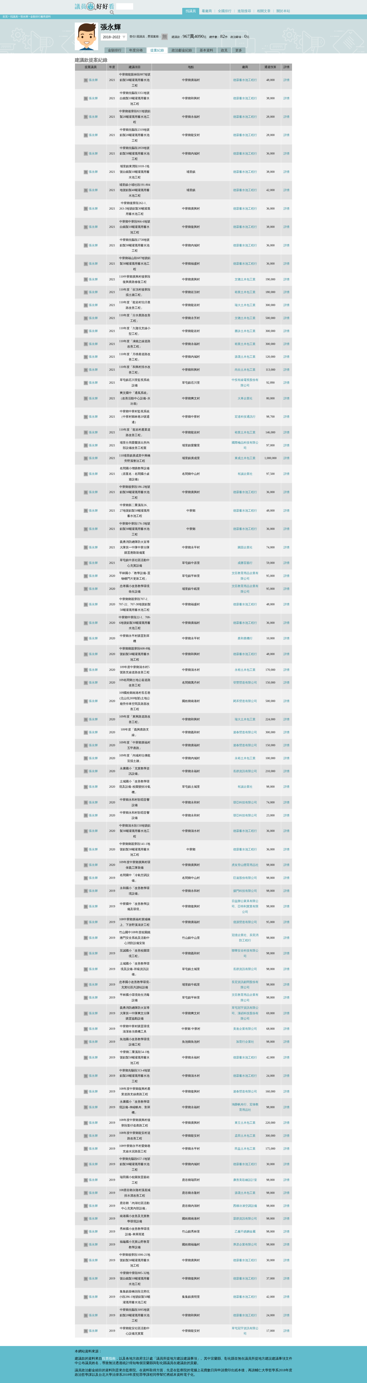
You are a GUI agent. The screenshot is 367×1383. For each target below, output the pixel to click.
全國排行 (224, 11)
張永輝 (24, 16)
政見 (224, 50)
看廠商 (207, 11)
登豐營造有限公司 (245, 682)
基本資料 (206, 50)
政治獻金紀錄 (182, 50)
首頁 (5, 16)
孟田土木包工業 (245, 1135)
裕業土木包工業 (245, 292)
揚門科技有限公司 (245, 890)
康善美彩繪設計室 (245, 1180)
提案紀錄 (157, 50)
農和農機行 (245, 638)
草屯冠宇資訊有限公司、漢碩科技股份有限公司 (245, 1013)
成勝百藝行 (245, 563)
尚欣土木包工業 (245, 369)
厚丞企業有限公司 (245, 1244)
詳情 (286, 80)
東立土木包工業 (245, 1122)
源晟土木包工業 (245, 356)
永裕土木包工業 (245, 669)
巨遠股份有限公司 (245, 877)
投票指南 (109, 1358)
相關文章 (264, 11)
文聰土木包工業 (245, 279)
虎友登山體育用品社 (245, 865)
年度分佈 (136, 50)
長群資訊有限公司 (245, 771)
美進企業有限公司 (245, 1028)
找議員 (191, 11)
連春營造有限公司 (245, 732)
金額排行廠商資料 (40, 16)
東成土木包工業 (245, 458)
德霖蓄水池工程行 (245, 80)
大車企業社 (245, 398)
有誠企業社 (245, 473)
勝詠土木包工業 (245, 331)
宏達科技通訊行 (245, 416)
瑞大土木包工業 (245, 305)
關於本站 (283, 11)
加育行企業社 (245, 1041)
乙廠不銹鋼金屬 (245, 1231)
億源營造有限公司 (245, 922)
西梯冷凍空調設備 (245, 1205)
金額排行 (114, 50)
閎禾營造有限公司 (245, 701)
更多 (238, 50)
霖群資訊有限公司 (245, 1218)
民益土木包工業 (245, 1148)
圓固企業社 (245, 547)
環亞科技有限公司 (245, 802)
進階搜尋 (244, 11)
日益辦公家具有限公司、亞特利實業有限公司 (245, 906)
